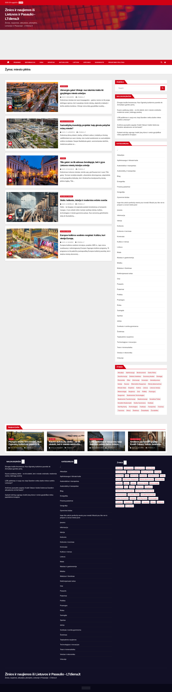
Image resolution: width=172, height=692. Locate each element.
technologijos (133, 406)
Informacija (30, 62)
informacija (135, 380)
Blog (118, 176)
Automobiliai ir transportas (126, 166)
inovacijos (145, 380)
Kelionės (120, 226)
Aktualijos (63, 62)
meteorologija (122, 391)
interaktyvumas (155, 380)
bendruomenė (141, 372)
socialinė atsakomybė (124, 403)
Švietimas (120, 331)
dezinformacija (122, 376)
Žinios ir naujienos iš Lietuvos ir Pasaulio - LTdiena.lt (20, 14)
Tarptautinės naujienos (125, 337)
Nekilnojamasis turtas (125, 273)
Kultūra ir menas (65, 231)
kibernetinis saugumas (138, 384)
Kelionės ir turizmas (66, 196)
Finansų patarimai (123, 187)
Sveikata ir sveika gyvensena (127, 326)
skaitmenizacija (142, 399)
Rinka (119, 305)
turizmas (161, 406)
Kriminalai (120, 236)
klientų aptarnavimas (154, 384)
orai (138, 391)
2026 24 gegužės (16, 448)
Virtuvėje (120, 358)
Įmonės (119, 210)
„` (117, 150)
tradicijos (143, 406)
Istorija (63, 158)
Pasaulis (120, 284)
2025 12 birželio (68, 204)
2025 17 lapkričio (68, 132)
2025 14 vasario (68, 242)
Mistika (119, 263)
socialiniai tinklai (155, 399)
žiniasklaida (145, 410)
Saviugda (120, 310)
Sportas (51, 62)
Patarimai (120, 289)
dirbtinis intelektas (135, 376)
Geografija (64, 86)
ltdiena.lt (81, 97)
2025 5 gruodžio (68, 97)
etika (128, 380)
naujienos (132, 391)
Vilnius (128, 410)
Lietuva (76, 62)
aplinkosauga (130, 372)
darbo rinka (152, 372)
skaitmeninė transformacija (126, 399)
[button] (161, 62)
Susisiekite (99, 62)
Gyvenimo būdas (123, 197)
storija (119, 321)
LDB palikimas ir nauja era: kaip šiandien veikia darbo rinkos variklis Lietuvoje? (105, 444)
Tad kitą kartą (122, 406)
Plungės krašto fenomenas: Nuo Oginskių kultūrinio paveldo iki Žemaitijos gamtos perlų (25, 444)
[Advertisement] (86, 45)
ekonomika (121, 380)
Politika (120, 294)
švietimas (136, 410)
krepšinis (131, 388)
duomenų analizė (148, 376)
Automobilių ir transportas (126, 171)
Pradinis (17, 62)
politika (144, 391)
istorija (120, 384)
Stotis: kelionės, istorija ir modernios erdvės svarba (83, 200)
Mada (119, 252)
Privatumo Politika (116, 62)
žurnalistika (154, 410)
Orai (41, 62)
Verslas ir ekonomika (67, 121)
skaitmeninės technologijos (135, 395)
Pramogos (121, 300)
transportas (152, 406)
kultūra (138, 388)
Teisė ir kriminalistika (124, 347)
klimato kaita (122, 388)
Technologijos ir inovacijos (126, 342)
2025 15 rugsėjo (68, 169)
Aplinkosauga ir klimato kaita (127, 160)
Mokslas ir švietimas (124, 268)
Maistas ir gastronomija (125, 258)
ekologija (159, 376)
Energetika (121, 181)
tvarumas (121, 410)
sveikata (150, 403)
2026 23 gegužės (138, 448)
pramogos (152, 391)
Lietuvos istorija (155, 388)
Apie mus (86, 62)
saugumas (121, 395)
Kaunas (126, 384)
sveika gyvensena (140, 403)
